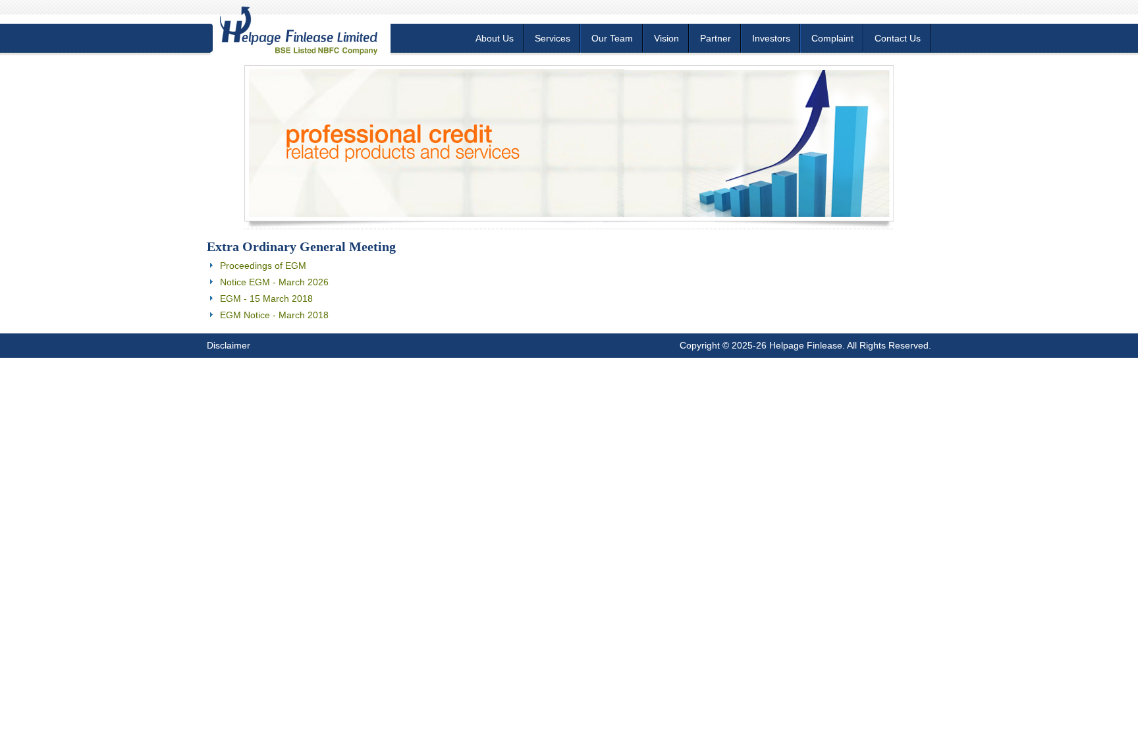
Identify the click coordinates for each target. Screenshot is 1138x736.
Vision (666, 38)
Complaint (832, 38)
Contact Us (898, 38)
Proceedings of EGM (263, 265)
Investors (771, 38)
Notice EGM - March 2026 (274, 282)
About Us (494, 38)
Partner (715, 38)
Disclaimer (228, 345)
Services (552, 38)
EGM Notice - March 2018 (274, 315)
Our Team (612, 38)
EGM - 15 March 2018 (266, 298)
